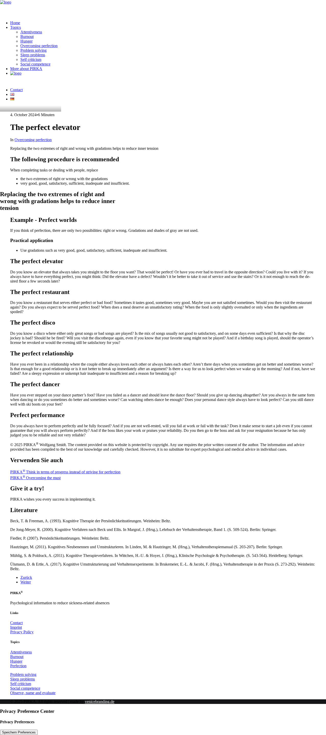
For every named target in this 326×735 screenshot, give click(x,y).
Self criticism (30, 59)
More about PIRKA (26, 68)
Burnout (27, 36)
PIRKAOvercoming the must (35, 478)
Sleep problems (32, 55)
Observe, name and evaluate (33, 693)
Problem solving (33, 50)
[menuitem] (168, 23)
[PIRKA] (163, 8)
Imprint (16, 627)
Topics (15, 27)
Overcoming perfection (39, 46)
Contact (16, 90)
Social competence (35, 64)
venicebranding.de (99, 701)
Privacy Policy (22, 632)
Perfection (18, 666)
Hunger (26, 41)
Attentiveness (31, 32)
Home (15, 23)
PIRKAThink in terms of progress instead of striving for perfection (65, 472)
